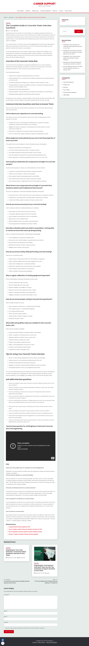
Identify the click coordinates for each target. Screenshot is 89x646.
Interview (27, 10)
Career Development (45, 10)
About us (54, 10)
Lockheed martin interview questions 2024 (19, 526)
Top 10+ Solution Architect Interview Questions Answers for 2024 (25, 529)
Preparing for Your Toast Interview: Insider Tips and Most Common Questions (71, 58)
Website (6, 622)
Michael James (21, 557)
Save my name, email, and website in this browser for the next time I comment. (24, 628)
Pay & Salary (20, 10)
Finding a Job (35, 10)
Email (5, 616)
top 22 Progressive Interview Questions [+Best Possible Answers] (25, 531)
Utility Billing (66, 95)
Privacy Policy (68, 10)
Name (6, 611)
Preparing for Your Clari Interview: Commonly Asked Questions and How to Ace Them (16, 552)
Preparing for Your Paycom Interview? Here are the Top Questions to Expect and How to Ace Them (44, 568)
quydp (16, 30)
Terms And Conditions (51, 642)
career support (44, 3)
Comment (6, 594)
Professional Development (69, 92)
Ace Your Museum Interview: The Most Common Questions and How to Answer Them (72, 68)
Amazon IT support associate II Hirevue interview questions (23, 534)
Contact (61, 10)
